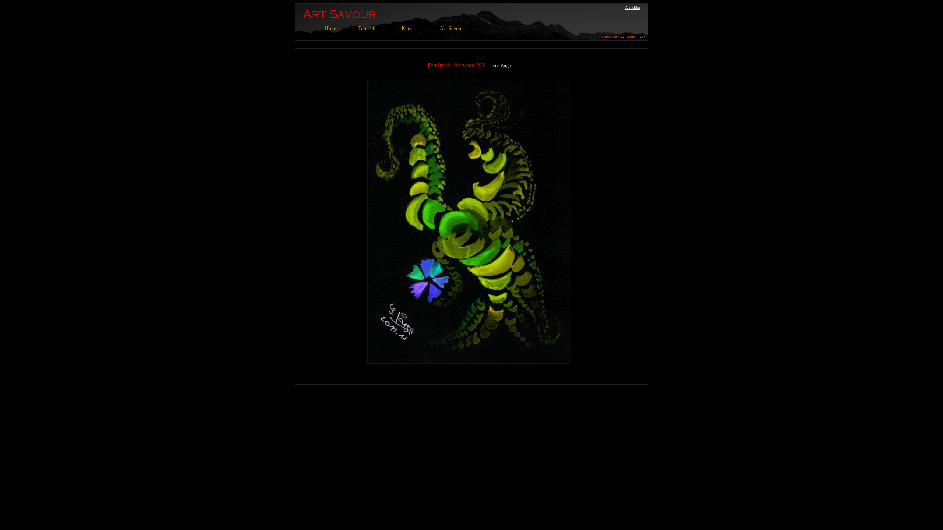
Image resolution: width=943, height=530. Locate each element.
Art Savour (451, 28)
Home (331, 28)
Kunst (408, 28)
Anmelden (632, 8)
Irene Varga (500, 65)
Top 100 (366, 28)
